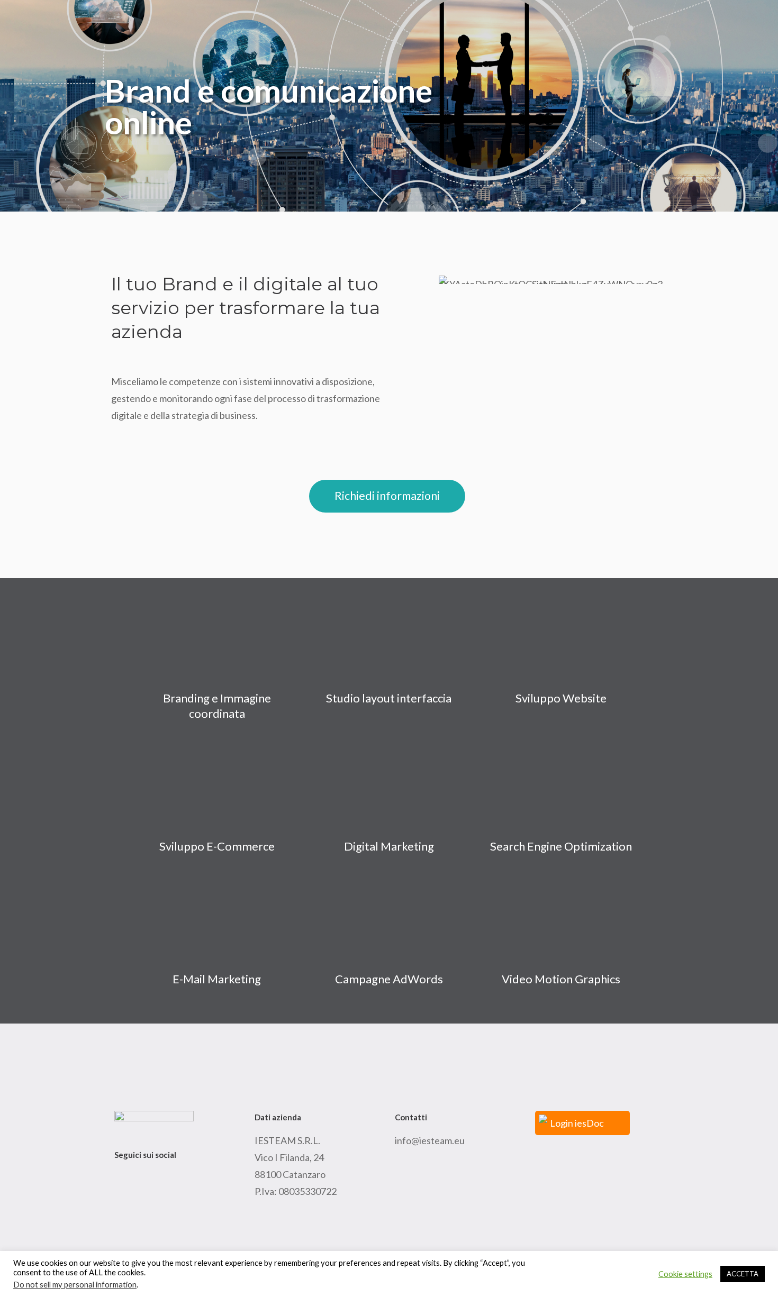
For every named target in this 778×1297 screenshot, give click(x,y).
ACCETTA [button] (742, 1273)
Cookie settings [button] (685, 1273)
